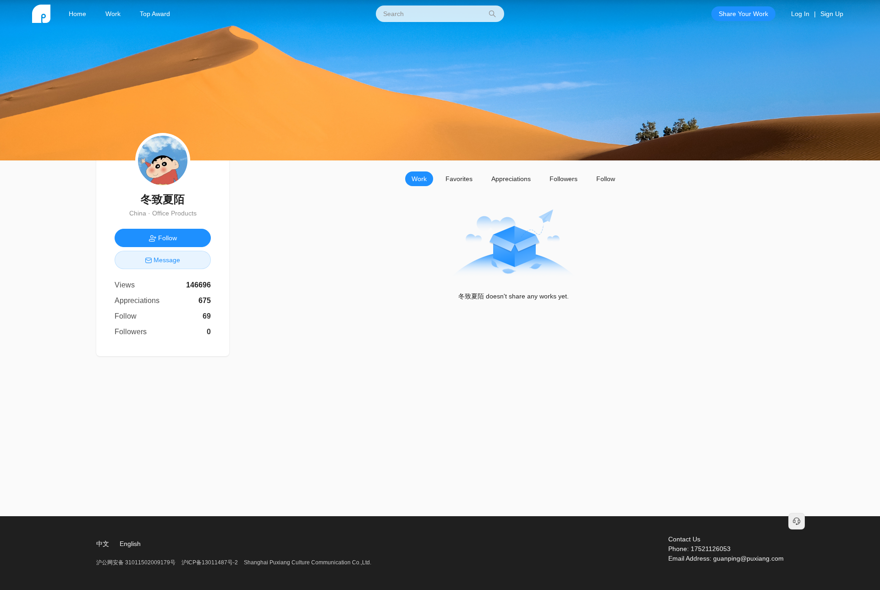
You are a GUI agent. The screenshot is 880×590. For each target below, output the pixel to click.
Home (77, 13)
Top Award (155, 13)
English (130, 543)
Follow (605, 178)
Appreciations (511, 178)
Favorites (459, 178)
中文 (102, 543)
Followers (564, 178)
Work (113, 13)
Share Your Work (743, 13)
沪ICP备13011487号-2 (210, 562)
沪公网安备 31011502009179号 (136, 562)
